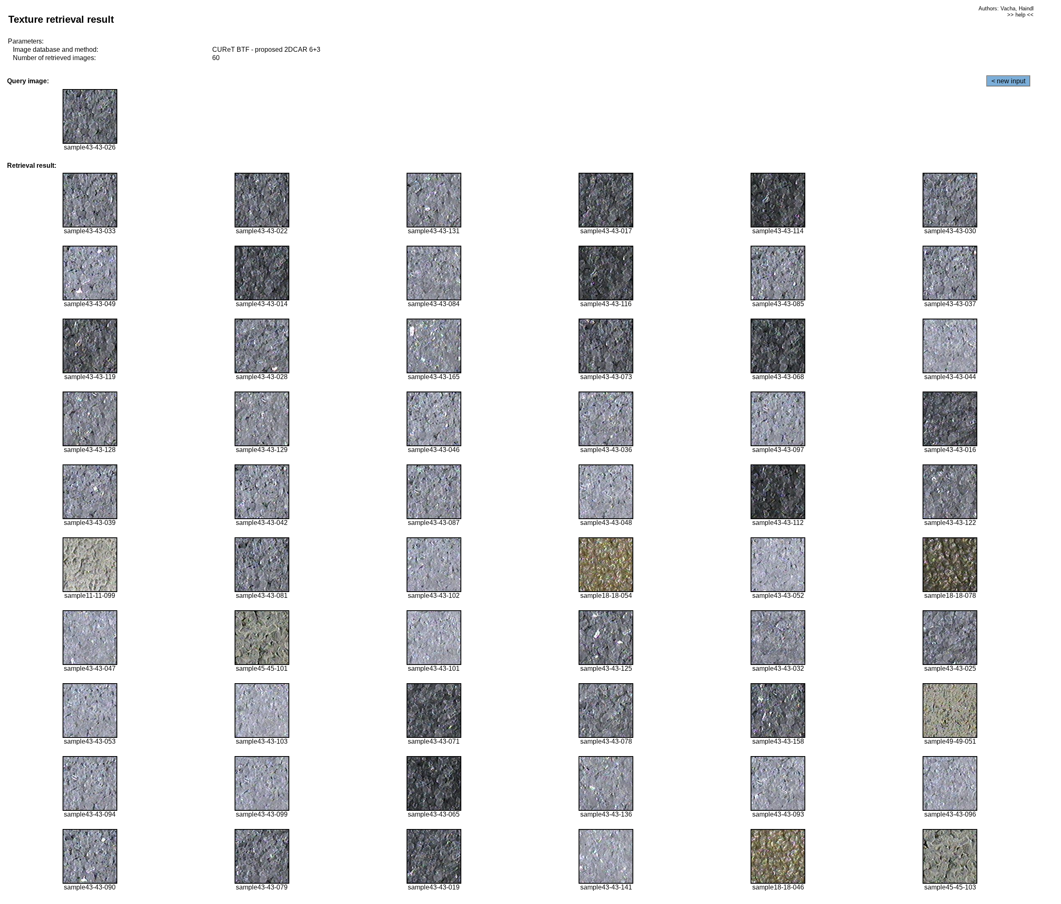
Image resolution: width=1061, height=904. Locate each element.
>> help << (1020, 15)
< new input (1008, 81)
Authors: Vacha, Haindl (1006, 8)
